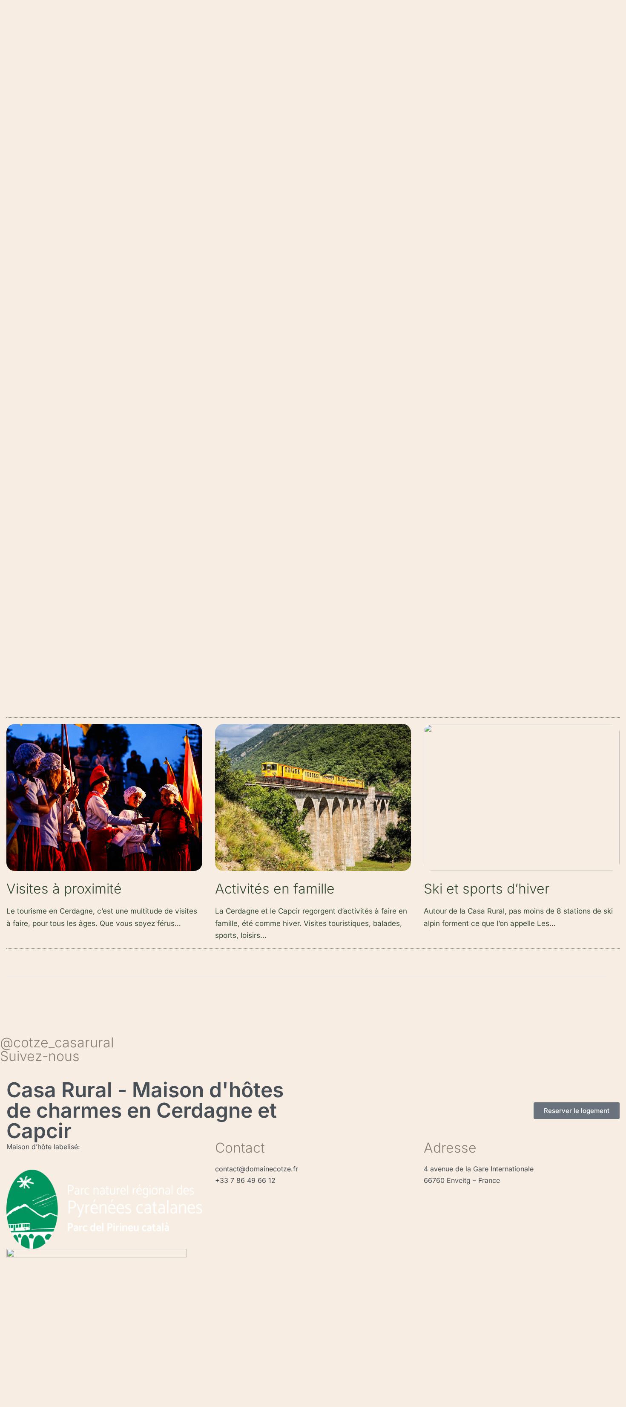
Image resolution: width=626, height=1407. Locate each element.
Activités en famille (275, 888)
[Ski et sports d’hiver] (522, 800)
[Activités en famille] (313, 800)
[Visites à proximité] (104, 800)
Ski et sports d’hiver (487, 888)
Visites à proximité (64, 888)
